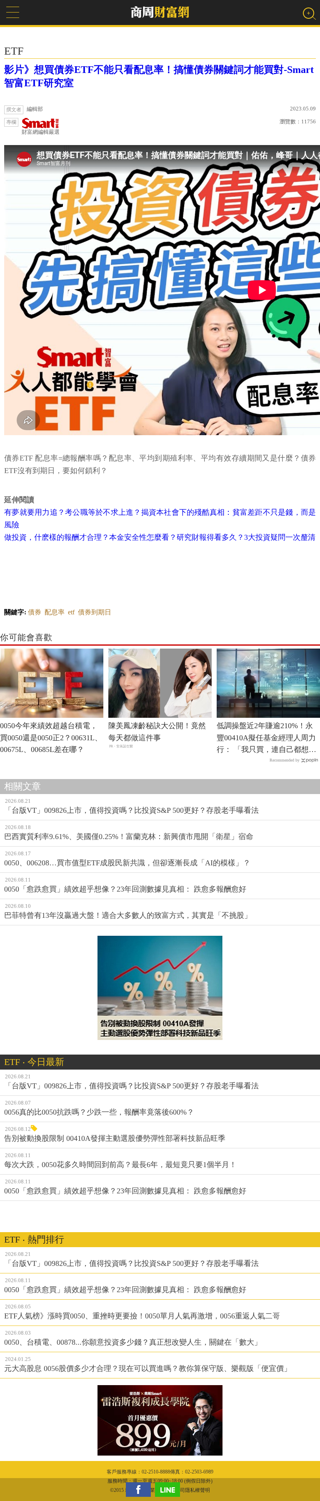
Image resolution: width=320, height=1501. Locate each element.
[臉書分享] (140, 1489)
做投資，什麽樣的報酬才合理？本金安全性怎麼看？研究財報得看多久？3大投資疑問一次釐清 (159, 537)
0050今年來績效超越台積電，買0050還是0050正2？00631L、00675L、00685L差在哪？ (51, 738)
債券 (34, 612)
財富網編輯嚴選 (41, 132)
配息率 (55, 612)
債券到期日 (94, 612)
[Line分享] (169, 1489)
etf (71, 612)
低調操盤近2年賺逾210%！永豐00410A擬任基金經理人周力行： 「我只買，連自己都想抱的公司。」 (266, 739)
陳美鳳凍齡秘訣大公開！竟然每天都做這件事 (157, 732)
